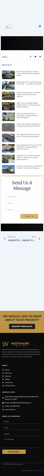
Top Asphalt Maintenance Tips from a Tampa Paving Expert (28, 135)
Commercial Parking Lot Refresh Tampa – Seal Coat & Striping (29, 167)
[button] (40, 26)
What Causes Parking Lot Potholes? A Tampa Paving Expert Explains (27, 115)
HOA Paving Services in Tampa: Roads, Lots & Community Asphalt (29, 94)
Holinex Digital (38, 470)
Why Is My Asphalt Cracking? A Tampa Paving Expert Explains (28, 125)
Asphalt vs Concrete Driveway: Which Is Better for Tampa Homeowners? (28, 157)
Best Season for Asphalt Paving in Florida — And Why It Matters (29, 83)
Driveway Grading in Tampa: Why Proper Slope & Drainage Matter (28, 73)
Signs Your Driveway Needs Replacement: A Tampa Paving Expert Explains (28, 105)
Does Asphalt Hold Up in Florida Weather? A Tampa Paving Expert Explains (29, 147)
